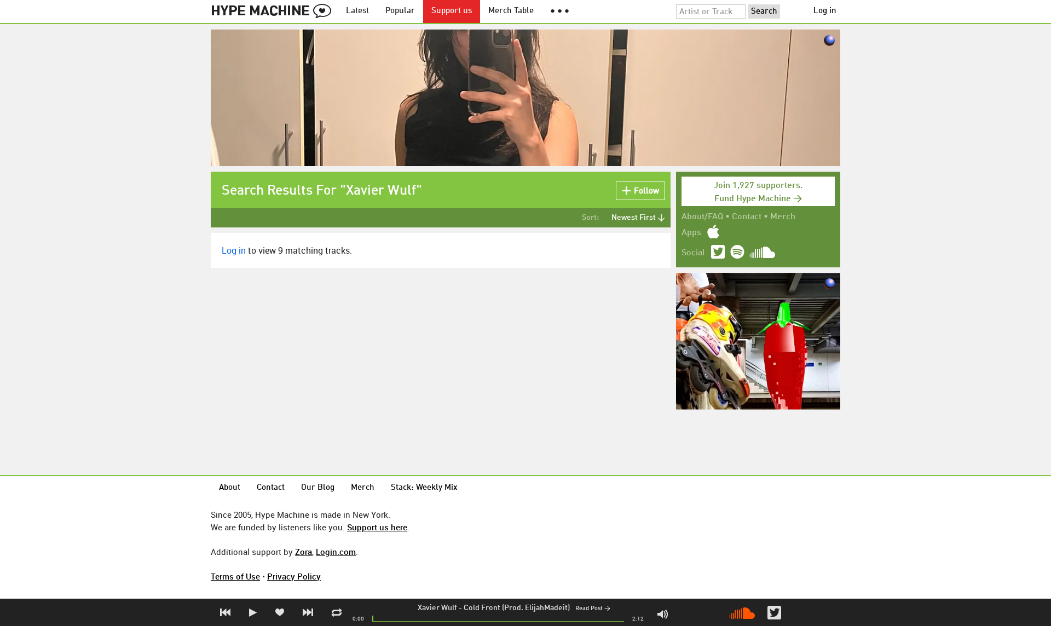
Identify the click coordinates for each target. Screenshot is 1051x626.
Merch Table (511, 11)
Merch (782, 217)
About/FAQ (702, 217)
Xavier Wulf (437, 608)
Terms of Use (235, 576)
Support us (451, 11)
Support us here (377, 527)
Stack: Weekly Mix (424, 488)
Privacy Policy (294, 576)
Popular (400, 11)
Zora (303, 551)
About (229, 488)
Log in (824, 11)
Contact (746, 217)
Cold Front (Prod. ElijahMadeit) (517, 608)
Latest (357, 11)
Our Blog (317, 488)
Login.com (336, 551)
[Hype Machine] (274, 11)
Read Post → (592, 609)
